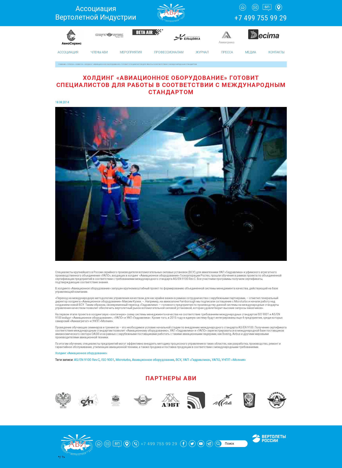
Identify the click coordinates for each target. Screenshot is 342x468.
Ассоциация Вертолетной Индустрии (95, 13)
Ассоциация (68, 52)
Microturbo (123, 360)
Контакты (276, 52)
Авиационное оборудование (153, 360)
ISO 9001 (107, 360)
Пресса (227, 52)
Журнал (202, 52)
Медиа (250, 52)
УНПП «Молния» (233, 360)
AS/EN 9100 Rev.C (87, 360)
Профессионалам (168, 52)
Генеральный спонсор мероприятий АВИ (268, 447)
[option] (74, 35)
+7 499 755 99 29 (260, 18)
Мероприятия (131, 52)
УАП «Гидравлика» (196, 360)
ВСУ (178, 360)
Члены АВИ (99, 52)
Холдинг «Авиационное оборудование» (81, 353)
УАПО (216, 360)
